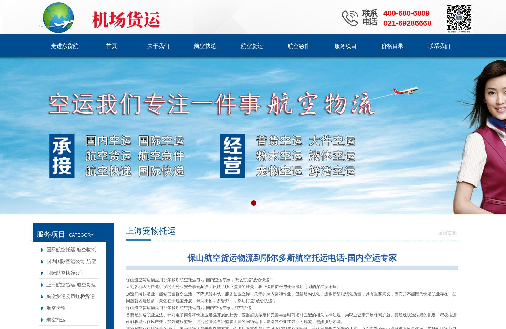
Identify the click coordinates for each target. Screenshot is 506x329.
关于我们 (158, 46)
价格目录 (392, 46)
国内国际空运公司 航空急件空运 (71, 266)
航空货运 (252, 46)
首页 (111, 46)
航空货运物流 (146, 307)
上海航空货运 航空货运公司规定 (71, 289)
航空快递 (205, 46)
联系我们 (439, 46)
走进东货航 (64, 46)
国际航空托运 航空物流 (71, 249)
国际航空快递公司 (65, 273)
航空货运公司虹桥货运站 (70, 301)
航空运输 (56, 308)
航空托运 (56, 319)
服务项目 (346, 46)
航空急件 (299, 46)
